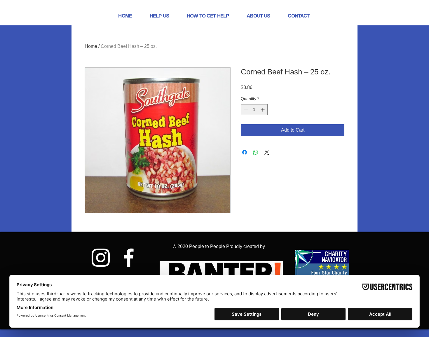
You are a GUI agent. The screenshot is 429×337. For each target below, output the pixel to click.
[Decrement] (245, 109)
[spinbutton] (254, 109)
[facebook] (128, 257)
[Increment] (263, 109)
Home (91, 46)
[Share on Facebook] (244, 152)
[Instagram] (100, 257)
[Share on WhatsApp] (255, 152)
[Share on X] (266, 152)
